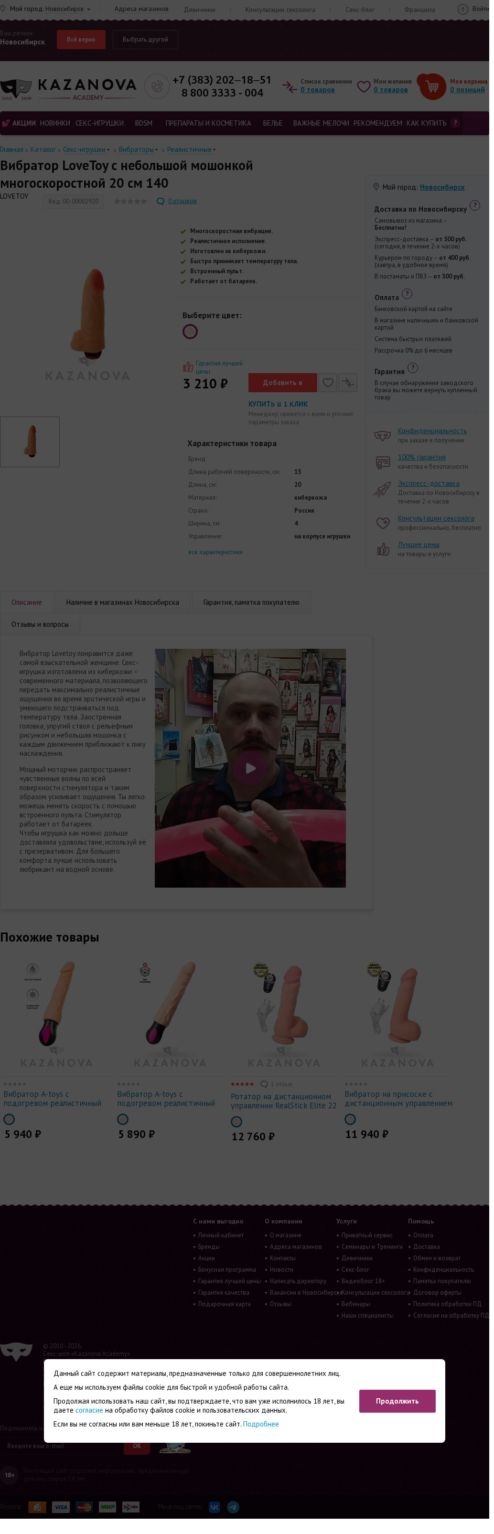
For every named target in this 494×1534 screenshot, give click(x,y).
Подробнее (261, 1423)
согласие (89, 1410)
